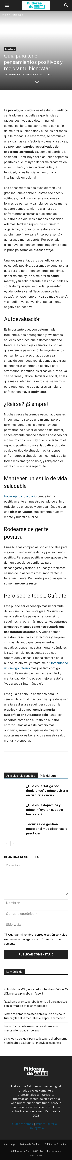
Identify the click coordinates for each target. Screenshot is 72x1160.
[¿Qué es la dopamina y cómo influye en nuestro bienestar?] (14, 810)
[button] (6, 5)
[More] (45, 98)
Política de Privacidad (56, 1144)
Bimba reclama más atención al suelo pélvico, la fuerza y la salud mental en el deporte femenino (34, 1016)
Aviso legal (10, 1144)
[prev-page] (6, 843)
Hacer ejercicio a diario (20, 496)
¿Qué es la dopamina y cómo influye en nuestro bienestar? (44, 809)
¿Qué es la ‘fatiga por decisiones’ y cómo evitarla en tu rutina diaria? (47, 790)
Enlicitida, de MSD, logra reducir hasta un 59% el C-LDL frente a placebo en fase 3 (36, 991)
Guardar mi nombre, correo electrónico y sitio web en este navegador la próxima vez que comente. (35, 939)
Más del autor (49, 775)
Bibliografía (36, 1128)
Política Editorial (47, 1124)
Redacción (14, 74)
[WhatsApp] (26, 98)
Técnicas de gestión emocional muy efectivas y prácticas (46, 828)
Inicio (5, 14)
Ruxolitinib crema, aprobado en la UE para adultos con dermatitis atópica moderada (35, 1003)
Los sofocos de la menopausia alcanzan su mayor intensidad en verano (31, 1028)
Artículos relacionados (20, 775)
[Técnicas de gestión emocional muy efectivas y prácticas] (14, 829)
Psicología (17, 14)
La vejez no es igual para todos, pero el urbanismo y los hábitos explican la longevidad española (35, 1040)
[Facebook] (8, 98)
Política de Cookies (30, 1144)
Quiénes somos (22, 1124)
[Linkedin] (36, 98)
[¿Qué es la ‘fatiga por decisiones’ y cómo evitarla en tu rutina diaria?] (14, 791)
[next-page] (12, 843)
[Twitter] (17, 98)
